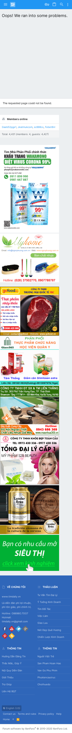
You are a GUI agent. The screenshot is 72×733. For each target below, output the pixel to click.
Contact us (9, 713)
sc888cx (39, 127)
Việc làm (42, 615)
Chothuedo (43, 684)
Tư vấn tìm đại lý (47, 595)
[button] (5, 4)
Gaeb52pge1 (9, 127)
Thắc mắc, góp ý (12, 663)
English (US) (12, 708)
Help (58, 713)
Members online (17, 119)
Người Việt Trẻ (45, 656)
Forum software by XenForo (35, 728)
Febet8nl (50, 127)
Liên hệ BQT (9, 691)
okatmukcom (25, 127)
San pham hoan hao (49, 663)
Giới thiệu (7, 677)
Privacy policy (46, 713)
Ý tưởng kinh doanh (49, 602)
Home (6, 719)
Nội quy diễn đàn (12, 670)
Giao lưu (42, 622)
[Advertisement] (36, 57)
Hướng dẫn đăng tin (14, 656)
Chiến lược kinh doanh (50, 636)
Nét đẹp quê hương (49, 630)
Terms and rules (27, 713)
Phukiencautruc (46, 677)
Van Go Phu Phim (47, 670)
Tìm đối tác (44, 608)
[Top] (13, 719)
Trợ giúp (7, 684)
